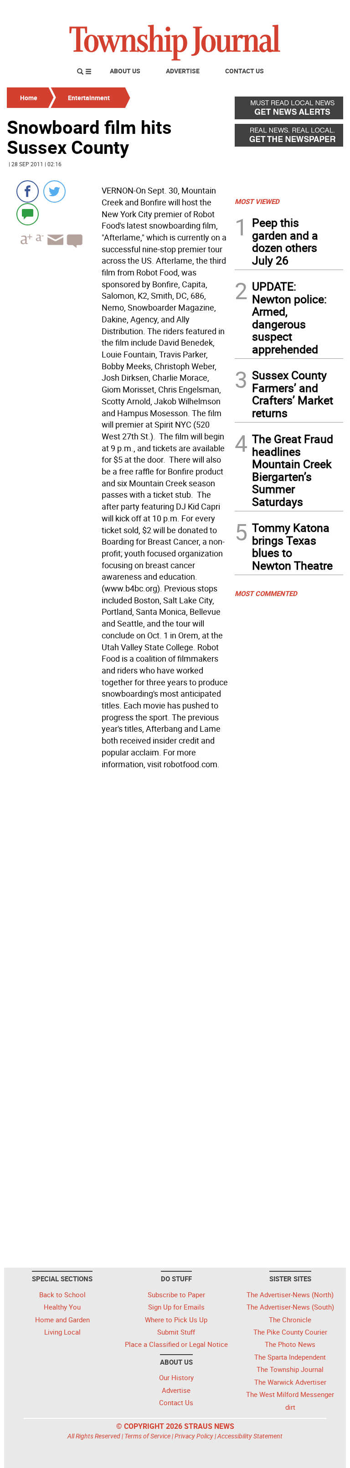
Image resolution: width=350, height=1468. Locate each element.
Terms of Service (147, 1436)
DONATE (321, 10)
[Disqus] (118, 897)
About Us (125, 70)
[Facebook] (27, 191)
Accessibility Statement (250, 1436)
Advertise (183, 70)
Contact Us (244, 70)
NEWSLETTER (269, 10)
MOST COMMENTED (266, 593)
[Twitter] (54, 191)
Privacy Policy (194, 1436)
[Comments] (27, 214)
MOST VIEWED (257, 201)
